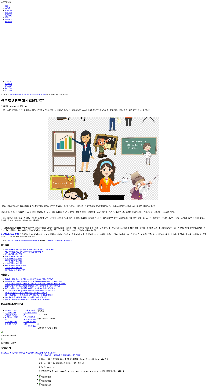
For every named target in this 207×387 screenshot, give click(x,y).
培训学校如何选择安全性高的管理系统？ (23, 240)
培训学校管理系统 (16, 94)
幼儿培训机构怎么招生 (13, 259)
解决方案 (8, 88)
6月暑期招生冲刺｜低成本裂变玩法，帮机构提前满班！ (26, 293)
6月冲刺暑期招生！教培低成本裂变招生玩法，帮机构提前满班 (29, 295)
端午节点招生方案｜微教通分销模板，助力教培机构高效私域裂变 (30, 288)
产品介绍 (8, 10)
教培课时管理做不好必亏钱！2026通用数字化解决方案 (26, 297)
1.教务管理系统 (11, 310)
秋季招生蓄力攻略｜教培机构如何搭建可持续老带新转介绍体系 (29, 279)
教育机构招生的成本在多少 (15, 265)
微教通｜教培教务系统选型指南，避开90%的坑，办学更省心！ (29, 300)
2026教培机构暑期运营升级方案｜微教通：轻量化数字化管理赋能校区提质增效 (35, 284)
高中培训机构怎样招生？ (14, 256)
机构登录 (8, 22)
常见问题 (8, 90)
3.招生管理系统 (11, 315)
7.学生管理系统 (29, 310)
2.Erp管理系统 (10, 313)
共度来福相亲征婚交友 (34, 353)
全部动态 (8, 81)
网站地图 (71, 355)
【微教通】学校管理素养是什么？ (59, 240)
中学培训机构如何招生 (13, 261)
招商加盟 (8, 13)
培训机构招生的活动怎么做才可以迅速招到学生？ (24, 252)
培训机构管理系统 (31, 94)
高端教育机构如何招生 (13, 268)
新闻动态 (8, 15)
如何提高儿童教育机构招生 (15, 270)
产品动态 (8, 86)
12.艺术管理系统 (30, 326)
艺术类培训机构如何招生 (14, 254)
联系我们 (8, 17)
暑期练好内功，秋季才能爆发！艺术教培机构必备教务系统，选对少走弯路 (33, 281)
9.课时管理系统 (29, 317)
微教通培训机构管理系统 (10, 234)
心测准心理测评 (50, 353)
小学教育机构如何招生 (13, 263)
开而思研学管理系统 (17, 353)
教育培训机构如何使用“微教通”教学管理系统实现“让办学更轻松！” (30, 250)
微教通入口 (5, 353)
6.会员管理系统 (11, 324)
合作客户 (8, 8)
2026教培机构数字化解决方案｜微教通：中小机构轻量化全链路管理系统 (32, 286)
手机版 (78, 355)
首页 (7, 6)
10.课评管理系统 (30, 319)
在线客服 (41, 309)
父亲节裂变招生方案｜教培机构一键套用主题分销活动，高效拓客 (30, 290)
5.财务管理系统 (11, 322)
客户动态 (8, 84)
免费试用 (8, 19)
